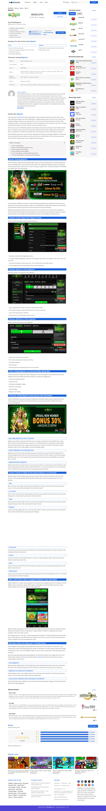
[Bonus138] (73, 35)
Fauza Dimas (21, 92)
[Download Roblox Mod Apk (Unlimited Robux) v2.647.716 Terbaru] (72, 114)
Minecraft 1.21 (14, 809)
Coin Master (20, 791)
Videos (41, 2)
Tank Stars (23, 787)
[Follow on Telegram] (92, 785)
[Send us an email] (92, 781)
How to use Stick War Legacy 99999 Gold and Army (62, 771)
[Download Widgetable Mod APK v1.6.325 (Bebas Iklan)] (72, 84)
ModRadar (10, 8)
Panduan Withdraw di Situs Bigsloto (20, 151)
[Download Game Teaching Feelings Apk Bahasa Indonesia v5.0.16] (72, 131)
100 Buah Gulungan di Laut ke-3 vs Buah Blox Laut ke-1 (84, 771)
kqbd (92, 809)
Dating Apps (78, 125)
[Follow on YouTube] (89, 785)
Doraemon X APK (12, 785)
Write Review (93, 726)
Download (94, 62)
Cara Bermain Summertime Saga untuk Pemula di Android (40, 787)
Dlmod (19, 809)
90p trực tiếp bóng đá (72, 809)
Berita (46, 2)
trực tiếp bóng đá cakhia (60, 809)
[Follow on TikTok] (85, 781)
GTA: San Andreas (22, 793)
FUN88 (47, 809)
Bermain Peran (79, 131)
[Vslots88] (73, 46)
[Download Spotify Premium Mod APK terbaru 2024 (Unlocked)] (72, 136)
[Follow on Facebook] (78, 781)
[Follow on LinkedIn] (85, 785)
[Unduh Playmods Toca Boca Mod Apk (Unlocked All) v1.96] (72, 153)
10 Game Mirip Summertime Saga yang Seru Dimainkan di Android (41, 796)
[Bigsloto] (73, 24)
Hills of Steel (19, 789)
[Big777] (73, 51)
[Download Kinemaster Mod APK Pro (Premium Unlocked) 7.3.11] (72, 68)
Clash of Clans (11, 789)
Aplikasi (35, 2)
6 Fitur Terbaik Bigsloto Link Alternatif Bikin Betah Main (24, 153)
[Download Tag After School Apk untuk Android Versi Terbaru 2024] (72, 103)
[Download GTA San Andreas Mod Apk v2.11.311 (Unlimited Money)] (72, 120)
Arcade (77, 108)
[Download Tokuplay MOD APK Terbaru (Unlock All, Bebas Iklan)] (72, 73)
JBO (94, 809)
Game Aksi (78, 119)
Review (16, 8)
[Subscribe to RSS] (82, 785)
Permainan (27, 2)
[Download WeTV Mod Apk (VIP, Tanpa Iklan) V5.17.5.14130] (72, 79)
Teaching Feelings (12, 791)
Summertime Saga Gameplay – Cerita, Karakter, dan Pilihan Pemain (39, 791)
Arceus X (10, 797)
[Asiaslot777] (73, 40)
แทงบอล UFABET (37, 809)
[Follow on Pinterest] (78, 785)
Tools (77, 90)
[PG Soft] (73, 30)
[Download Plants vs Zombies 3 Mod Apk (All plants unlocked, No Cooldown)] (72, 108)
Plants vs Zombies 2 (13, 795)
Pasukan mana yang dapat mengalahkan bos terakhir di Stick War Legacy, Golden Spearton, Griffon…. (18, 771)
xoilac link (79, 809)
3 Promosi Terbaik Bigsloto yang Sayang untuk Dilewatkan (25, 155)
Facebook (20, 108)
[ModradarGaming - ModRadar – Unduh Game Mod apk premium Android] (14, 2)
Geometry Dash (22, 795)
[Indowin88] (73, 19)
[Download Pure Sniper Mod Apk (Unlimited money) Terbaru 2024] (72, 148)
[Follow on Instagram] (82, 781)
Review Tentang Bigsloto (17, 145)
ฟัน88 (83, 809)
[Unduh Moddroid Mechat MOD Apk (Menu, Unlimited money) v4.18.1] (72, 125)
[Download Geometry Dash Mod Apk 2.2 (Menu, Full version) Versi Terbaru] (72, 142)
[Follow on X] (89, 781)
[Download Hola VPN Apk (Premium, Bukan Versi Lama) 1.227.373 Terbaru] (72, 90)
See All (94, 690)
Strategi (77, 62)
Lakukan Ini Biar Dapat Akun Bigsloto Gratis (22, 147)
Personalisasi (78, 84)
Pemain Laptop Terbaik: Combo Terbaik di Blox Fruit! (40, 771)
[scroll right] (96, 766)
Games (21, 8)
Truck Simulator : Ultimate (14, 787)
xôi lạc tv (43, 809)
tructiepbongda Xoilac (27, 809)
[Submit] (72, 2)
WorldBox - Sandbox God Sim (15, 783)
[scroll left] (9, 766)
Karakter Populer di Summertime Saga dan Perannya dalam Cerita (40, 783)
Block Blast (25, 783)
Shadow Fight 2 (20, 785)
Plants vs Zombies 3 (18, 797)
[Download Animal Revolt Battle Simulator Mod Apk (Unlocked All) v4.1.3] (72, 62)
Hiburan (77, 73)
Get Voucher (94, 19)
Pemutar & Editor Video (81, 67)
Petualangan (78, 103)
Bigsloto (40, 657)
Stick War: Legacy (12, 793)
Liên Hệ (94, 2)
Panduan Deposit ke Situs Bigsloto (19, 149)
